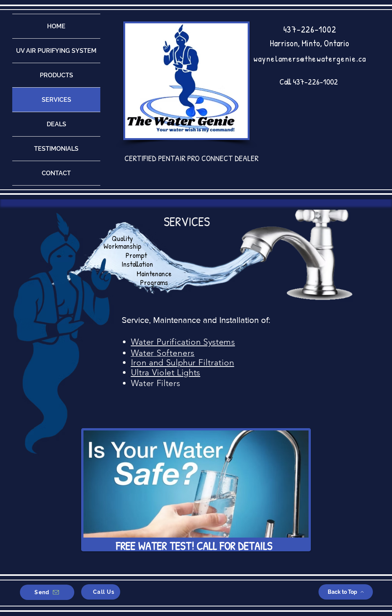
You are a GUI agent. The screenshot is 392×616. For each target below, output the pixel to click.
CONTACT (56, 173)
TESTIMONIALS (56, 148)
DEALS (56, 124)
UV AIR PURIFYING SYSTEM (56, 50)
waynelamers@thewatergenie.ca (309, 58)
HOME (56, 26)
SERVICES (56, 99)
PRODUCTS (56, 75)
